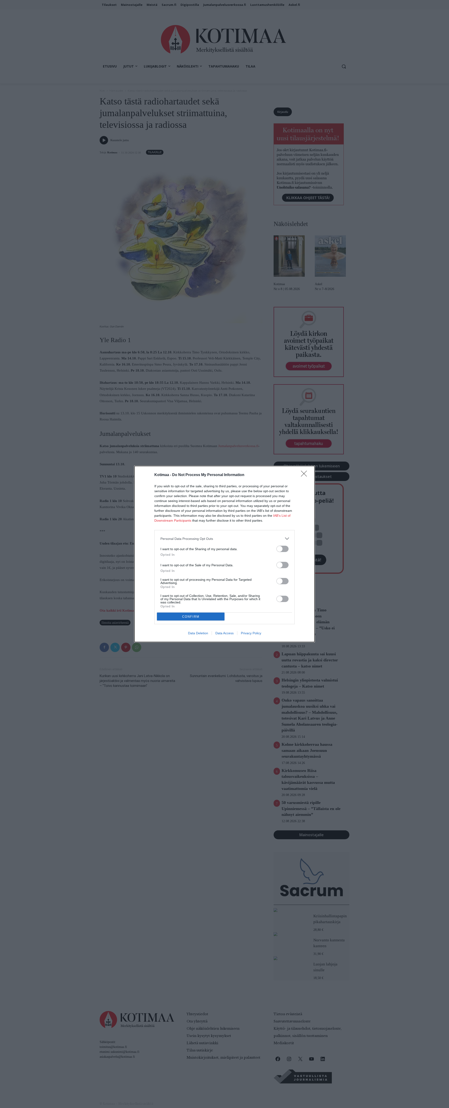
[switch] (282, 549)
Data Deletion (198, 633)
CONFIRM (190, 616)
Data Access (224, 633)
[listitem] (224, 538)
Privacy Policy (251, 633)
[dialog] (224, 554)
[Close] (305, 475)
